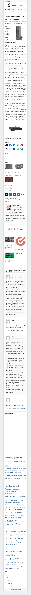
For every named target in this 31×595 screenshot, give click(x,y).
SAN (6, 470)
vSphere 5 (18, 478)
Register (7, 575)
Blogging (17, 489)
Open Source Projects (10, 507)
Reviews (24, 468)
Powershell (23, 466)
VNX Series (7, 524)
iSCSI (19, 464)
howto (10, 464)
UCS (20, 470)
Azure (6, 457)
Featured (18, 461)
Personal (18, 507)
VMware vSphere (22, 475)
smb (8, 470)
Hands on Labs (16, 498)
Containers (8, 494)
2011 (14, 11)
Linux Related (16, 502)
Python (13, 513)
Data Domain (19, 494)
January (17, 11)
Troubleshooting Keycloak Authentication (14, 551)
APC (8, 199)
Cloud (19, 491)
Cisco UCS (15, 491)
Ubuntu (17, 470)
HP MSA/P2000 (19, 500)
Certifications (8, 491)
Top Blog (11, 470)
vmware (8, 475)
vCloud (23, 470)
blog (19, 457)
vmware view (14, 475)
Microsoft (19, 466)
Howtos (13, 500)
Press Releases (10, 510)
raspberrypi (15, 468)
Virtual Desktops (15, 517)
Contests (14, 494)
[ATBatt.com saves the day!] (19, 166)
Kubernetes (13, 466)
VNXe (6, 478)
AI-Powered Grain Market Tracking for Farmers (15, 535)
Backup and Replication (13, 457)
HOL (24, 461)
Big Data (14, 489)
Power (15, 199)
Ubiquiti (14, 470)
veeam (11, 472)
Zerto (24, 478)
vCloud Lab (7, 472)
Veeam (7, 518)
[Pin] (14, 194)
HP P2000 (16, 464)
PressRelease (8, 468)
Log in (6, 577)
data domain (12, 458)
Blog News (22, 457)
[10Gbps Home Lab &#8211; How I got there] (9, 179)
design (16, 458)
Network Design (16, 505)
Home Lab (7, 464)
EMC (9, 461)
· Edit (23, 277)
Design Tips (8, 496)
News (24, 505)
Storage (18, 513)
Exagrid (12, 461)
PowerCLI (23, 507)
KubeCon (7, 466)
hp (12, 464)
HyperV (6, 502)
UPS (18, 199)
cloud (8, 458)
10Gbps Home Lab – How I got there (8, 185)
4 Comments (23, 21)
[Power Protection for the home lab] (9, 166)
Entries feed (8, 580)
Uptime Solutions (8, 57)
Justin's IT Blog (19, 589)
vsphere (14, 478)
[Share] (10, 194)
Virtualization (18, 472)
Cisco (6, 458)
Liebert (11, 199)
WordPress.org (8, 586)
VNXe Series (10, 478)
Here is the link (16, 69)
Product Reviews (12, 198)
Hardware (22, 498)
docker (6, 461)
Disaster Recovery (22, 458)
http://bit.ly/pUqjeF (21, 408)
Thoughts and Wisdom (11, 515)
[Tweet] (6, 194)
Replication (20, 468)
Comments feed (8, 583)
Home (11, 11)
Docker (13, 496)
